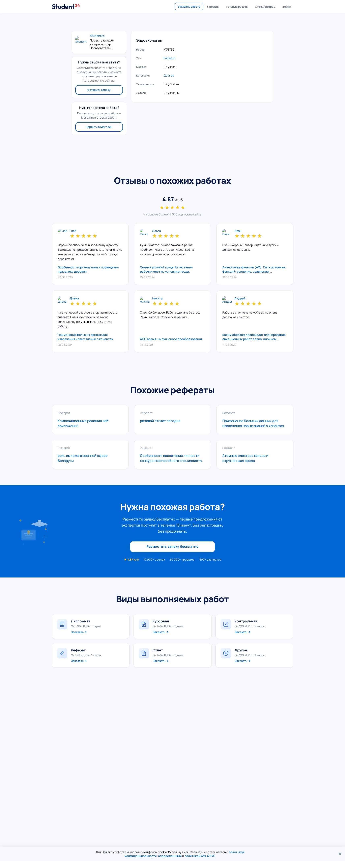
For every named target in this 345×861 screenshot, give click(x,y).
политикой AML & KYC (199, 856)
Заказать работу (189, 6)
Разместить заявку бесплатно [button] (172, 546)
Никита (157, 298)
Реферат (169, 58)
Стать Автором (265, 6)
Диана (74, 298)
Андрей (240, 298)
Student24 (97, 36)
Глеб (73, 231)
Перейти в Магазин (99, 127)
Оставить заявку (99, 90)
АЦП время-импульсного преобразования (171, 339)
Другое (169, 75)
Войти (286, 6)
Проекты (213, 6)
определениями (170, 856)
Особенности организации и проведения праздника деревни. (88, 269)
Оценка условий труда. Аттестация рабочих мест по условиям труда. (166, 269)
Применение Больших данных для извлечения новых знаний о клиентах (85, 337)
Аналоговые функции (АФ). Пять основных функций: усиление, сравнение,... (253, 269)
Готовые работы (237, 6)
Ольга (156, 231)
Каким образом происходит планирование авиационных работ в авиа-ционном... (254, 337)
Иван (237, 231)
